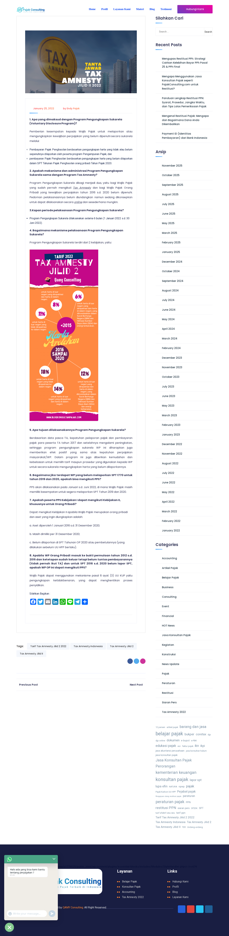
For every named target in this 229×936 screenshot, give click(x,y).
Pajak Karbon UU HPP (166, 792)
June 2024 (169, 309)
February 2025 (171, 242)
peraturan (189, 796)
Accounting (169, 558)
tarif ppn (180, 812)
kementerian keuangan (176, 772)
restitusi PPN (166, 808)
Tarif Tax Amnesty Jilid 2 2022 (48, 646)
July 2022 (168, 473)
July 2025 (168, 204)
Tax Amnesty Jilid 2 (121, 646)
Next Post (136, 685)
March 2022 (169, 511)
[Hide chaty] (9, 927)
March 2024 (169, 338)
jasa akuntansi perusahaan (170, 750)
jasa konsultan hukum (196, 751)
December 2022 (172, 444)
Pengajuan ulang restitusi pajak (168, 796)
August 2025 (170, 194)
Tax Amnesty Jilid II (31, 653)
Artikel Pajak (170, 568)
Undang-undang (195, 827)
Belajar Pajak (170, 577)
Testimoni (165, 9)
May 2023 (168, 405)
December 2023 (172, 358)
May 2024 (168, 319)
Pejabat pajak (186, 791)
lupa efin (161, 786)
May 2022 (168, 492)
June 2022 (168, 482)
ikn (197, 746)
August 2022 (170, 463)
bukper (189, 734)
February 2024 (171, 348)
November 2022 (172, 453)
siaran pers (184, 808)
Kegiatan (168, 645)
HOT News (168, 625)
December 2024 (172, 261)
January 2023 (171, 434)
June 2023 (168, 396)
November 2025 (172, 165)
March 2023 (169, 415)
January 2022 (171, 530)
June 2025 (168, 213)
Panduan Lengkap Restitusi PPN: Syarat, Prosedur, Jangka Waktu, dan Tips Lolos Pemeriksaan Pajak (184, 102)
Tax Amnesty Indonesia (88, 646)
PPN (188, 802)
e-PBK (194, 740)
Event (165, 606)
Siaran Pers (169, 702)
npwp (182, 786)
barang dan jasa (193, 727)
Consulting (169, 597)
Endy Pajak (73, 108)
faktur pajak (187, 746)
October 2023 (170, 377)
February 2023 (171, 425)
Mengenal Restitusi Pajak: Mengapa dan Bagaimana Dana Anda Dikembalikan (185, 120)
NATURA (173, 786)
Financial (168, 616)
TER (184, 827)
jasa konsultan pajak (167, 755)
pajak (190, 786)
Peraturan (168, 683)
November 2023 (172, 367)
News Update (170, 664)
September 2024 (172, 281)
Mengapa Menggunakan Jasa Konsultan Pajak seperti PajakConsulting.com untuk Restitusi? (182, 82)
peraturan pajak (170, 801)
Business (168, 587)
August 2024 (170, 290)
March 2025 (169, 233)
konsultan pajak (172, 779)
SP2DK (194, 808)
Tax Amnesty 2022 (174, 712)
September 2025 (172, 185)
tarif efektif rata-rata (165, 813)
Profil (104, 9)
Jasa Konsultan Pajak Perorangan (174, 763)
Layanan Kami (121, 9)
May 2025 (168, 223)
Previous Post (28, 685)
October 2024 (171, 271)
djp (209, 734)
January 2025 (171, 252)
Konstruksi (169, 654)
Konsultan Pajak (131, 886)
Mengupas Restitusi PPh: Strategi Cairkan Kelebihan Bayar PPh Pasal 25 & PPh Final (185, 63)
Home (92, 9)
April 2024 (168, 329)
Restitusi (167, 693)
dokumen (173, 740)
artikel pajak (172, 727)
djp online (160, 740)
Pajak (165, 673)
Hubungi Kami (195, 9)
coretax (201, 734)
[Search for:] (172, 31)
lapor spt (196, 780)
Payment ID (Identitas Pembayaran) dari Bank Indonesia (184, 135)
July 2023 (168, 386)
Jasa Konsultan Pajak (176, 635)
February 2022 (171, 521)
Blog (152, 9)
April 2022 (168, 501)
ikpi (202, 746)
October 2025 (171, 175)
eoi (179, 746)
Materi (140, 9)
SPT (201, 808)
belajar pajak (169, 733)
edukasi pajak (166, 746)
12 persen (160, 727)
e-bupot (185, 740)
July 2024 (168, 300)
